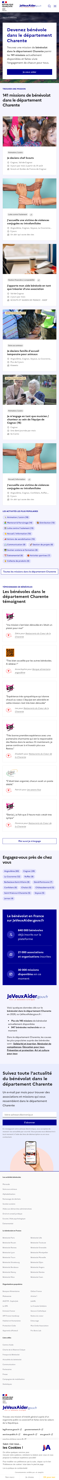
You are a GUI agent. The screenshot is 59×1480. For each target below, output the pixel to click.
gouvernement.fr (33, 1429)
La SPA (5, 1306)
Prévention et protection (20, 1050)
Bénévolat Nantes (37, 1272)
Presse (5, 1374)
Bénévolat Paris (9, 1238)
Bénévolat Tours (9, 1257)
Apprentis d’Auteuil (10, 1330)
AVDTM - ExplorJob (10, 1301)
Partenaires (7, 1369)
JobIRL (33, 1301)
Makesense (7, 1296)
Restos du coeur (37, 1316)
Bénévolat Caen (37, 1277)
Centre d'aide (8, 1345)
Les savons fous (34, 789)
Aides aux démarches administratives (17, 1209)
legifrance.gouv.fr (11, 1429)
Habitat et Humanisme (12, 1321)
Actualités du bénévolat (12, 1359)
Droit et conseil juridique (12, 1214)
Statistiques (7, 1384)
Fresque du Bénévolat (11, 1354)
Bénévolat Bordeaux (10, 1267)
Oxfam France (36, 1291)
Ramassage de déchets (12, 1199)
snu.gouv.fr (45, 1434)
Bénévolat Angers (37, 1267)
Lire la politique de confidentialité (15, 1468)
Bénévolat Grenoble (38, 1247)
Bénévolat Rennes (9, 1247)
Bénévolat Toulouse (38, 1243)
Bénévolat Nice (9, 1277)
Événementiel (8, 1223)
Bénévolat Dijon (37, 1262)
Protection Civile (9, 1326)
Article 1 (34, 1296)
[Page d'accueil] (30, 6)
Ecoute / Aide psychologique (14, 1218)
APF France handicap (11, 1316)
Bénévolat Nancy (9, 1272)
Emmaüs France (9, 1311)
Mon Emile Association (39, 1326)
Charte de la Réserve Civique (14, 1350)
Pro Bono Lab (36, 1330)
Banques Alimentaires (11, 1291)
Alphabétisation (9, 1194)
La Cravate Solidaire (39, 1306)
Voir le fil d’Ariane (10, 17)
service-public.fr (10, 1434)
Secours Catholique (38, 1311)
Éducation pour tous (33, 1047)
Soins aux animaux (10, 1189)
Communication (9, 1364)
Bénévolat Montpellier (39, 1252)
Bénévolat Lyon (9, 1252)
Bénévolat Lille (36, 1238)
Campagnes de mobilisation (14, 1379)
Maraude (6, 1184)
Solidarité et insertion (24, 1043)
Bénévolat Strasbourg (11, 1262)
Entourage (35, 1321)
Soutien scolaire (9, 1204)
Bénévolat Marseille (38, 1257)
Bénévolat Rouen (9, 1243)
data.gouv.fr (29, 1434)
